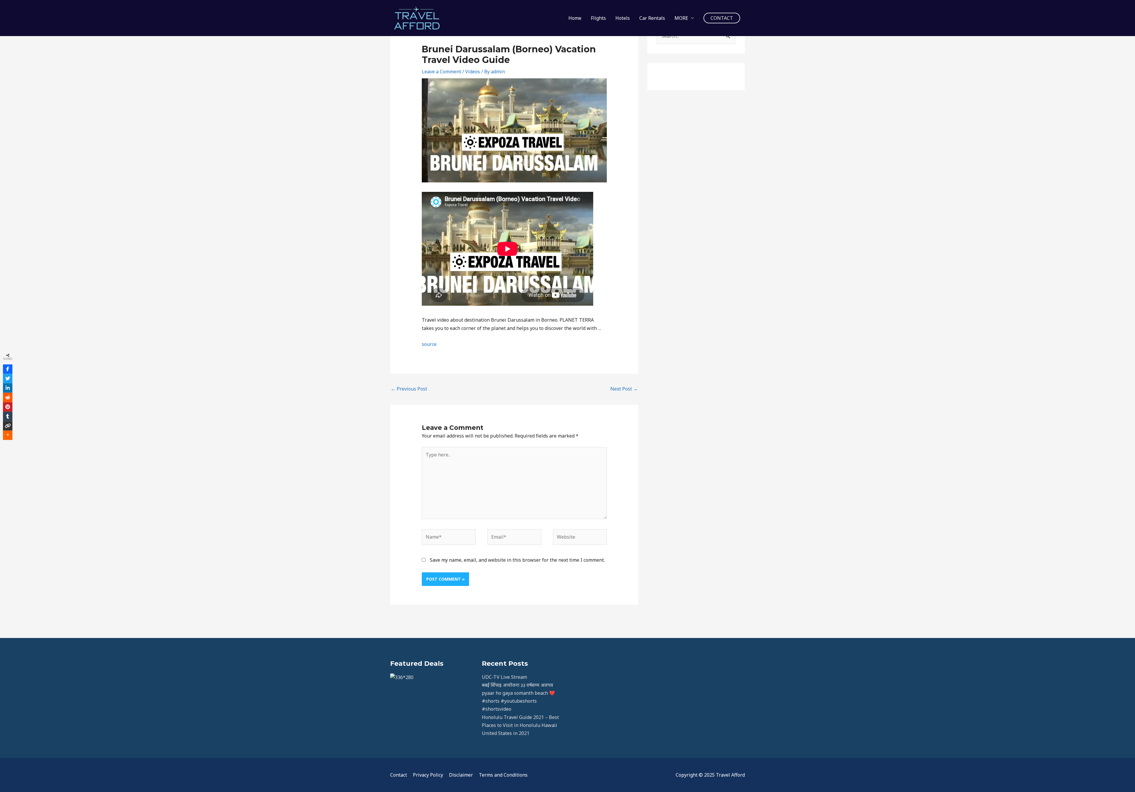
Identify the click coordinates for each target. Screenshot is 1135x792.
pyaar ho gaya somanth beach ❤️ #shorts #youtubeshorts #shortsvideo (518, 701)
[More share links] (7, 435)
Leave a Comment (441, 71)
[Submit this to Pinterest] (7, 407)
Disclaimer (461, 775)
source (429, 344)
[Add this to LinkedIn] (7, 388)
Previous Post (409, 389)
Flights (598, 18)
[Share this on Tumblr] (7, 416)
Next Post (624, 389)
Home (574, 18)
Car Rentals (652, 18)
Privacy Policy (428, 775)
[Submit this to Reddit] (7, 397)
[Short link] (7, 425)
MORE (681, 18)
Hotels (622, 18)
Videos (472, 71)
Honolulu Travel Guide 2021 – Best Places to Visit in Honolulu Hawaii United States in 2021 (520, 725)
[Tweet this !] (7, 378)
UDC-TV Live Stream (504, 677)
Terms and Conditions (503, 775)
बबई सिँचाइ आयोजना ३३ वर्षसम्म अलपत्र (517, 685)
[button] (721, 18)
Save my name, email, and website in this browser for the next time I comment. (517, 560)
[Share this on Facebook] (7, 369)
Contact (398, 775)
